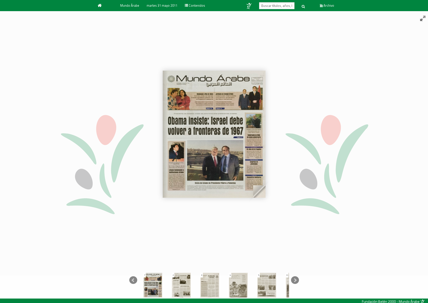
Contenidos (196, 5)
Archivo (328, 5)
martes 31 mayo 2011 (162, 5)
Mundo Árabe (129, 5)
